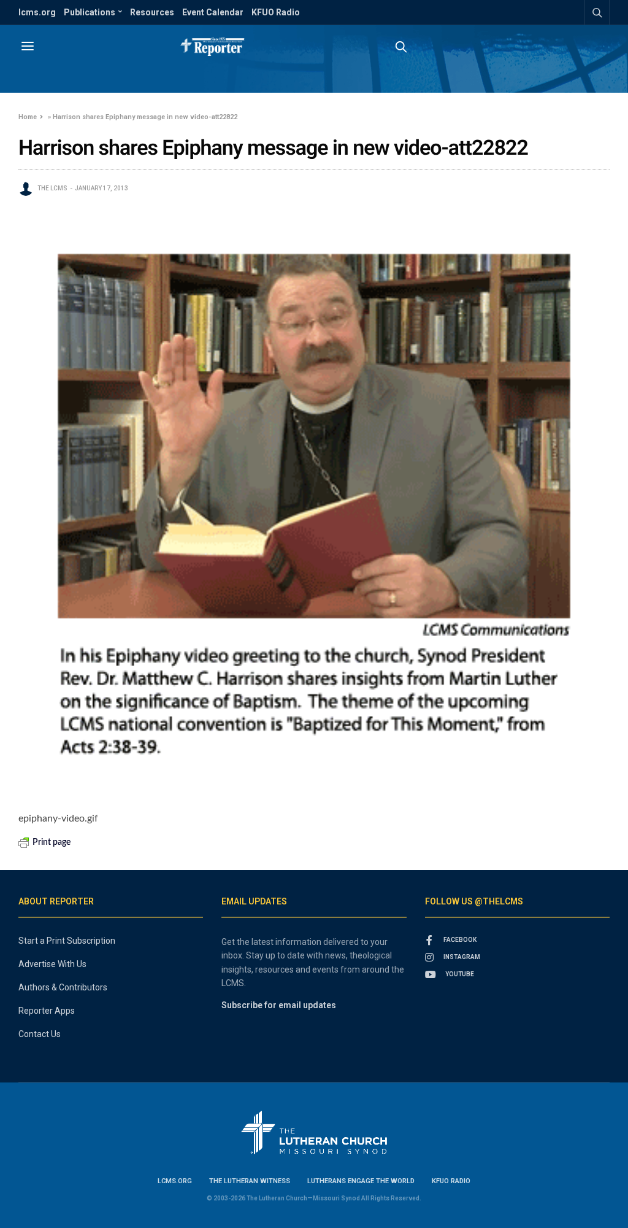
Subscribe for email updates (278, 1005)
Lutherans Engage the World (361, 1181)
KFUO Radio (275, 12)
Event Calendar (212, 12)
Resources (152, 12)
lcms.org (37, 12)
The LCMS (52, 188)
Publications (89, 12)
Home (27, 117)
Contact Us (39, 1034)
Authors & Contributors (62, 987)
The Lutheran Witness (249, 1181)
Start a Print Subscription (66, 941)
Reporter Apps (46, 1011)
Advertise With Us (52, 964)
